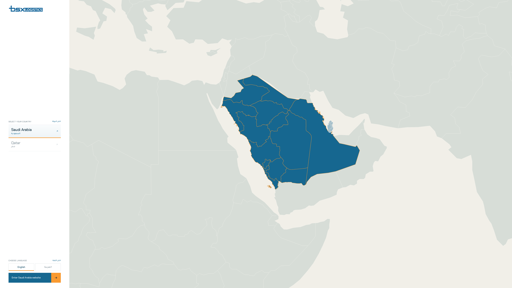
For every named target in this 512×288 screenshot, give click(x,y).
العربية (48, 267)
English (21, 267)
